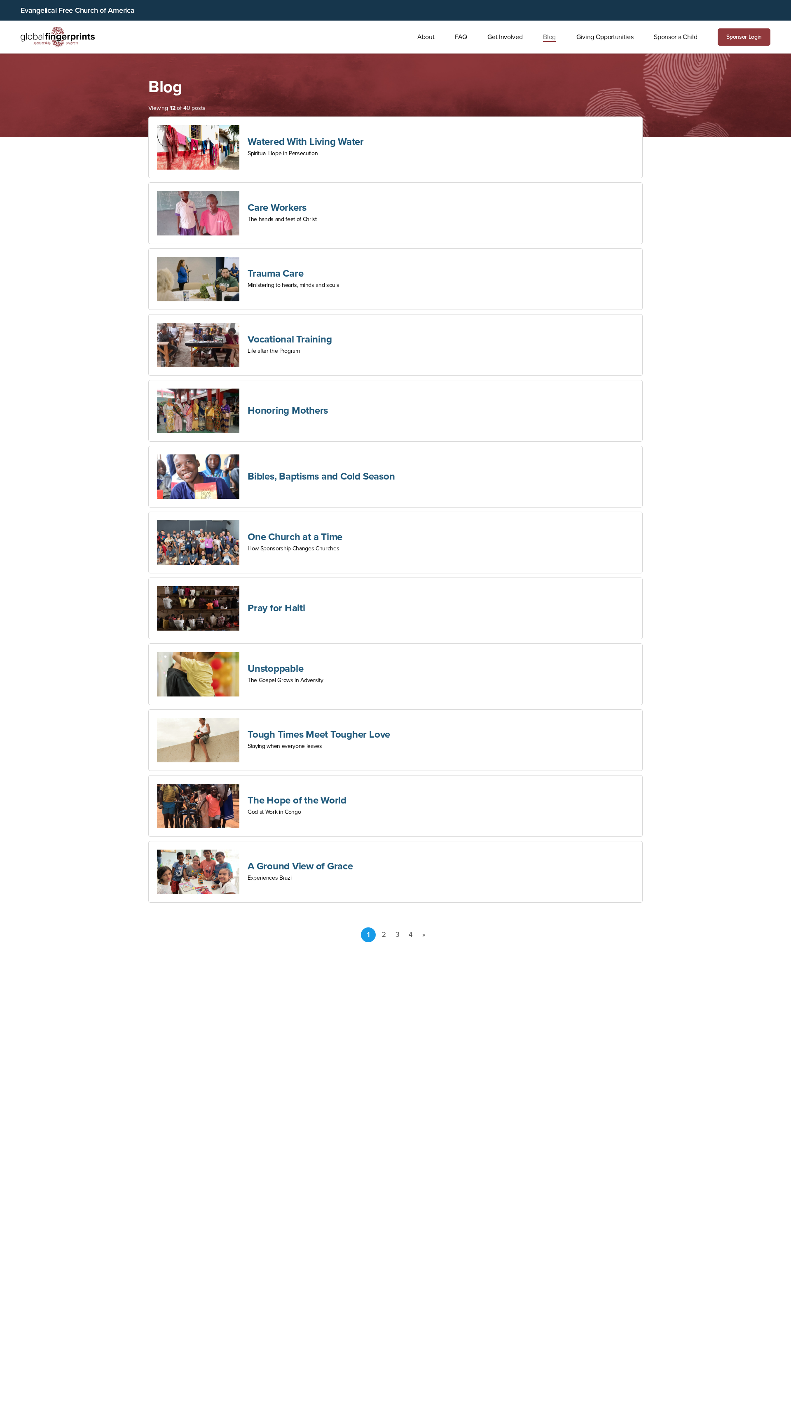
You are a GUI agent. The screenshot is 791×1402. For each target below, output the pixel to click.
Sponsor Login (744, 36)
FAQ (461, 37)
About (425, 37)
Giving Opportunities (604, 37)
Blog (549, 37)
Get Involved (504, 37)
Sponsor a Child (675, 37)
